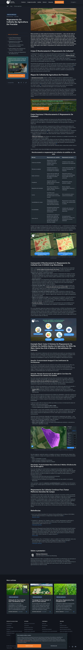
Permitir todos (29, 645)
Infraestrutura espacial (47, 629)
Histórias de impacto (64, 627)
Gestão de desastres (28, 629)
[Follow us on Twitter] (69, 647)
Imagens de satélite (31, 2)
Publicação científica (37, 524)
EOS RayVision (9, 623)
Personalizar (54, 645)
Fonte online (35, 535)
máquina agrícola (70, 55)
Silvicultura (26, 625)
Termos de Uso (9, 647)
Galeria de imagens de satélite (66, 631)
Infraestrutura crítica (28, 627)
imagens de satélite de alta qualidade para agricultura (44, 381)
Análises (39, 2)
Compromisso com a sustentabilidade (49, 631)
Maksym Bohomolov (42, 554)
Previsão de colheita (37, 303)
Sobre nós (44, 623)
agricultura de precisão (37, 77)
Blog (61, 623)
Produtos (23, 2)
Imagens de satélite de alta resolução (14, 631)
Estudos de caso (63, 625)
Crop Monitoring (10, 627)
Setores (44, 2)
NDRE (33, 390)
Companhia (50, 2)
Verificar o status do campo (17, 75)
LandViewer (9, 625)
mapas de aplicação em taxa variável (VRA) (57, 286)
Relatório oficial (35, 517)
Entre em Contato (59, 2)
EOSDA (11, 2)
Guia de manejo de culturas (65, 629)
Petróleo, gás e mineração (29, 631)
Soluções (8, 629)
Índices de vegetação (37, 136)
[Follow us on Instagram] (72, 647)
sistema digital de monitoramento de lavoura (48, 269)
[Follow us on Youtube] (75, 647)
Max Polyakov (45, 625)
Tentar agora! (40, 108)
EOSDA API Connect (11, 633)
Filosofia (44, 627)
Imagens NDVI (35, 389)
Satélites (8, 635)
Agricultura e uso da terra (29, 623)
